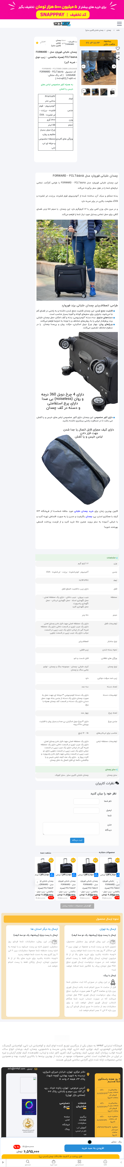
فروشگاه (66, 1124)
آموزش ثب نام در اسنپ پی (80, 1131)
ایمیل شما (109, 813)
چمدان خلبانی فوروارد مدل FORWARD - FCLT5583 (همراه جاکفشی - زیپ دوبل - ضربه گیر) (67, 886)
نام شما (108, 801)
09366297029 (104, 1127)
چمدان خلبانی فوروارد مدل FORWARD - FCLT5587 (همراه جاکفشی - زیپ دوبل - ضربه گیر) (89, 886)
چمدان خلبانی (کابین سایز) (56, 43)
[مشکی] (90, 1142)
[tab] (105, 1163)
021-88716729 (102, 1091)
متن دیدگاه (108, 827)
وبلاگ (67, 1129)
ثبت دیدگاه (77, 840)
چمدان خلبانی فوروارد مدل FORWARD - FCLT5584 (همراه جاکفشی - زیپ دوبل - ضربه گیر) (44, 886)
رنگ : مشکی (116, 1142)
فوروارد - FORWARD (70, 43)
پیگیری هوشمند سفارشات (82, 1120)
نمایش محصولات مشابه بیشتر (76, 905)
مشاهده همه (45, 853)
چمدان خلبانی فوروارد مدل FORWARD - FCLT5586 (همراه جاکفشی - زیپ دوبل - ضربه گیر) (111, 886)
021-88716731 (102, 1118)
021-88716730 (102, 1105)
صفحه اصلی (67, 1118)
